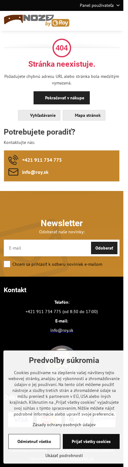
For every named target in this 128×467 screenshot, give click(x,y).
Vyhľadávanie (42, 115)
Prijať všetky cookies (91, 441)
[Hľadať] (86, 21)
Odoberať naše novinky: (62, 232)
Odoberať (104, 248)
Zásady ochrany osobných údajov (64, 424)
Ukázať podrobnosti (64, 455)
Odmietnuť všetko (34, 441)
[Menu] (115, 21)
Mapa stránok (87, 115)
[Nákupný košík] (101, 21)
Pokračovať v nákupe (64, 98)
